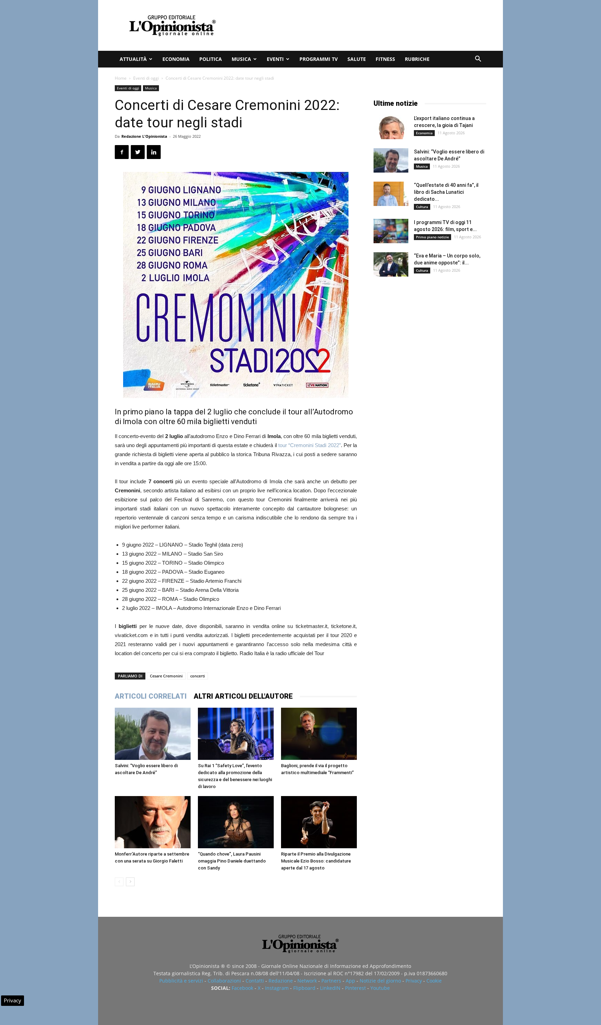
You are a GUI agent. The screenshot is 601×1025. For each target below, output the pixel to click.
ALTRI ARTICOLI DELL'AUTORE (243, 696)
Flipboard (304, 988)
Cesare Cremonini (166, 675)
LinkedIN (330, 988)
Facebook (242, 988)
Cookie (434, 980)
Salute (356, 59)
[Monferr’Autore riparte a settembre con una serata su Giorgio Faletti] (153, 822)
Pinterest (355, 988)
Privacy (414, 980)
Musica (241, 59)
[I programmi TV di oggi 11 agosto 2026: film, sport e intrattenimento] (391, 231)
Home (121, 78)
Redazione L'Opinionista (144, 136)
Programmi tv (318, 59)
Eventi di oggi (146, 78)
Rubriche (417, 59)
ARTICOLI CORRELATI (151, 696)
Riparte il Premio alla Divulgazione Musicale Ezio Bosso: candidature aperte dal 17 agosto (316, 861)
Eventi (275, 59)
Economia (176, 59)
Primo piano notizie (432, 237)
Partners (331, 980)
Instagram (277, 988)
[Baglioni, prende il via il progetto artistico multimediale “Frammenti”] (319, 734)
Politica (210, 59)
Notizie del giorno (380, 980)
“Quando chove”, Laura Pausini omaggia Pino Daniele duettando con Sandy (232, 861)
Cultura (422, 206)
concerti (197, 675)
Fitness (385, 59)
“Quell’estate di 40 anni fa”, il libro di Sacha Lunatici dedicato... (446, 192)
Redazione (281, 980)
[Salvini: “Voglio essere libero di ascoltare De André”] (153, 734)
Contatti (255, 980)
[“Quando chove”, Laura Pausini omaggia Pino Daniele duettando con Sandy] (236, 822)
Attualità (133, 59)
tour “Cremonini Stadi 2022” (309, 445)
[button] (478, 59)
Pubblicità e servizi (181, 980)
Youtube (380, 988)
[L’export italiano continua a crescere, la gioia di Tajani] (391, 127)
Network (307, 980)
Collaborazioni (224, 980)
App (350, 980)
